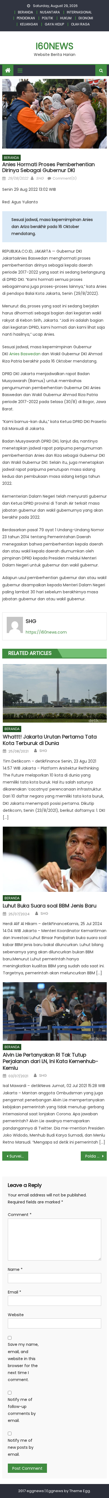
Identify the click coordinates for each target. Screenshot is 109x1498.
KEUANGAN (29, 24)
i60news (55, 46)
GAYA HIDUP (54, 24)
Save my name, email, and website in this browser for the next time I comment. (23, 1362)
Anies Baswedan (25, 354)
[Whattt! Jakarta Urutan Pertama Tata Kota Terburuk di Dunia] (55, 693)
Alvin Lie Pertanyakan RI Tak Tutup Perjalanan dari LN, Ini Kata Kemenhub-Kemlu (50, 1061)
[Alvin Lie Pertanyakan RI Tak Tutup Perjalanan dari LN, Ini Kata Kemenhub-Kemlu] (55, 1011)
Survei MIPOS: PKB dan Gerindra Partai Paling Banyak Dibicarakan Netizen (19, 1156)
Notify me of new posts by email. (21, 1447)
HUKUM (66, 18)
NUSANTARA (50, 12)
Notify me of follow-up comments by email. (22, 1410)
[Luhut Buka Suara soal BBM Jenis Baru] (55, 859)
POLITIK (47, 18)
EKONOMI (86, 18)
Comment (20, 1214)
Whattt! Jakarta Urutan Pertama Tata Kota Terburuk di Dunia (50, 740)
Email (14, 1292)
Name (15, 1269)
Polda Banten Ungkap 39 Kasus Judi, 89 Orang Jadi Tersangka (96, 1156)
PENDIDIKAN (26, 18)
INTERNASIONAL (79, 12)
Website (16, 1315)
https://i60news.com (46, 632)
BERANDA (25, 12)
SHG (40, 178)
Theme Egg (79, 1491)
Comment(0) (65, 178)
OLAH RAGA (80, 24)
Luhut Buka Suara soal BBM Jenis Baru (49, 905)
